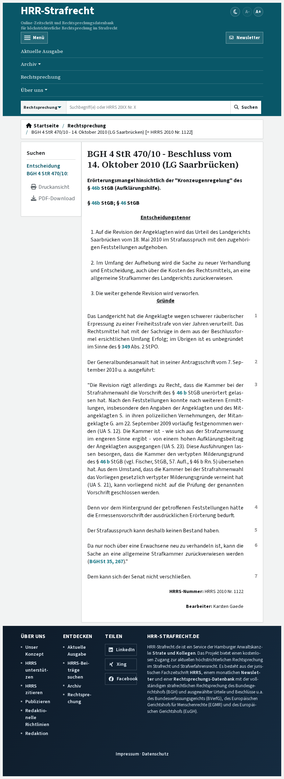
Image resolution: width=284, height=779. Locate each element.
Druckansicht (53, 187)
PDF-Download (55, 198)
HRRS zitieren (34, 689)
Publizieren (37, 701)
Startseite (45, 126)
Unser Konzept (34, 651)
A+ (258, 11)
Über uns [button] (32, 90)
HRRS (195, 672)
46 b (182, 393)
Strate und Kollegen (173, 653)
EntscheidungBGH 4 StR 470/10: (47, 169)
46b (95, 188)
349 (126, 347)
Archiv (74, 686)
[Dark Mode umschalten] (235, 12)
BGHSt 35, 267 (106, 561)
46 (123, 203)
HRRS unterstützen (36, 670)
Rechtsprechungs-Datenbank (204, 679)
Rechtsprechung (41, 76)
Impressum (127, 754)
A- (247, 11)
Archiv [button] (29, 64)
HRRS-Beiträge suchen (78, 670)
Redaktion (36, 733)
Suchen (36, 153)
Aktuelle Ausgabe (42, 51)
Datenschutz (155, 754)
